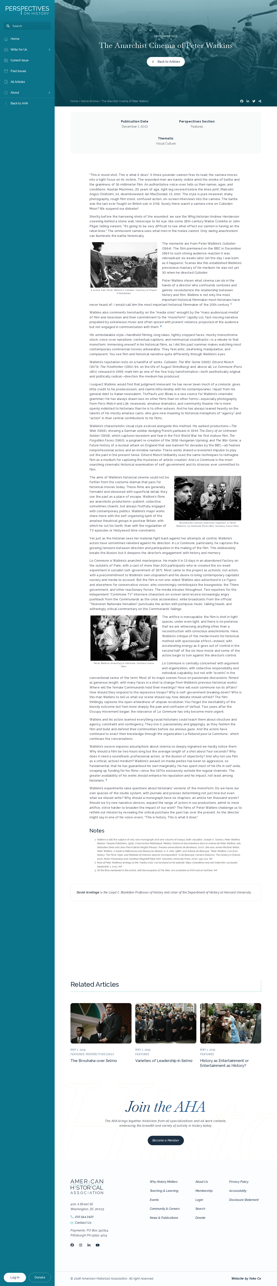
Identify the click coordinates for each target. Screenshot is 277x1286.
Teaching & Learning (164, 1191)
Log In (14, 1277)
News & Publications (164, 1218)
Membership (204, 1191)
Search (200, 1209)
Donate (39, 1277)
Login (199, 1200)
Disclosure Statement (244, 1200)
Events (154, 1200)
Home (74, 101)
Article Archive (90, 101)
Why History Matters (164, 1182)
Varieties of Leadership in (163, 1060)
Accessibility (237, 1191)
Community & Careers (165, 1209)
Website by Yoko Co (246, 1278)
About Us (201, 1182)
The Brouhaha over (93, 1060)
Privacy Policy (239, 1182)
